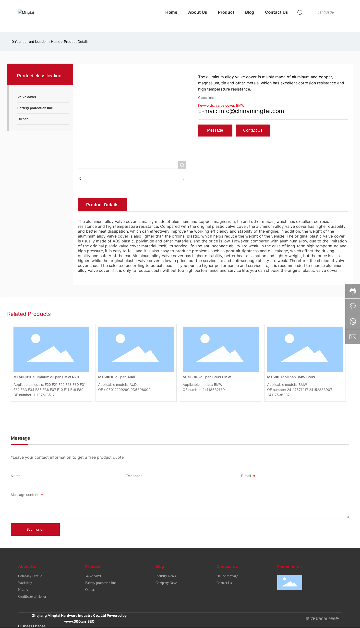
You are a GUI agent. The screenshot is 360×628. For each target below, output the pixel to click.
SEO (91, 621)
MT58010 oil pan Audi (116, 377)
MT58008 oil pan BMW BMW (207, 377)
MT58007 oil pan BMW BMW (291, 377)
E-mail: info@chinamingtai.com (241, 110)
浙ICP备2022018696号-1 (324, 619)
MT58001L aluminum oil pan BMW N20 (46, 377)
